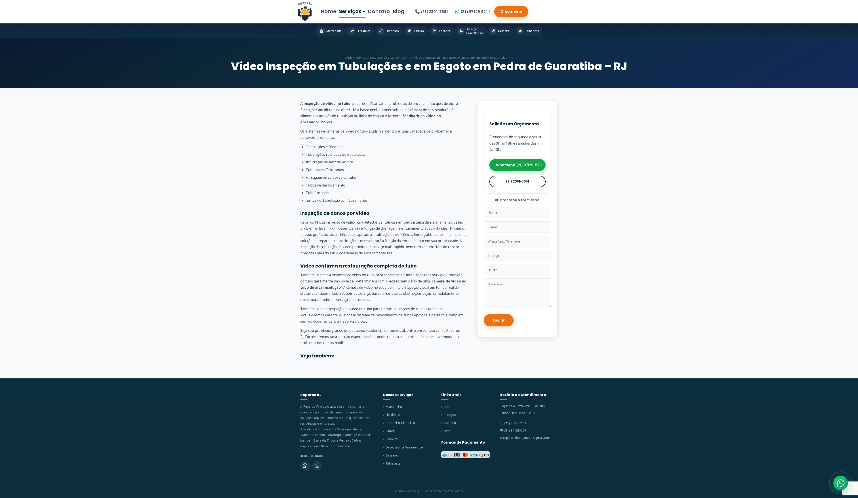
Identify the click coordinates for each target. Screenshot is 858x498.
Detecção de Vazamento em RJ (390, 58)
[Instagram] (317, 465)
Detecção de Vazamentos (404, 447)
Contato (379, 11)
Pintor (389, 431)
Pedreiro (391, 439)
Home (328, 11)
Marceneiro (393, 407)
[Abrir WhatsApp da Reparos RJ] (840, 483)
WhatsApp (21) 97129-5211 (519, 165)
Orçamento (511, 11)
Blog (398, 11)
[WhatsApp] (305, 465)
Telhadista (393, 463)
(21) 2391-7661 (434, 11)
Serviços (350, 11)
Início (349, 58)
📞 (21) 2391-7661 (513, 423)
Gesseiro (391, 455)
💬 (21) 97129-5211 (514, 430)
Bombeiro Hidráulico (400, 423)
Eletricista (392, 415)
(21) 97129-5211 (475, 11)
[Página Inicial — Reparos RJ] (305, 11)
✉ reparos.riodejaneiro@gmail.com (525, 438)
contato (429, 330)
